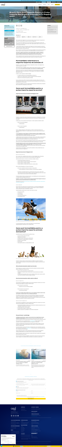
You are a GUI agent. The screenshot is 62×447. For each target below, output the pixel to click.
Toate (11, 18)
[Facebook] (54, 2)
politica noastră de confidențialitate (10, 33)
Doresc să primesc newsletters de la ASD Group (22, 395)
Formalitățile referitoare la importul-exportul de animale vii (52, 27)
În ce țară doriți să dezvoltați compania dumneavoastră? (22, 387)
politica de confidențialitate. (41, 396)
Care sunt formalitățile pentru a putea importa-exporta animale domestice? (51, 31)
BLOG (13, 10)
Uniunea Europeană (21, 18)
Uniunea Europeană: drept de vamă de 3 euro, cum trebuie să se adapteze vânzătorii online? (23, 362)
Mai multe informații (39, 0)
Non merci (3, 443)
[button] (1, 446)
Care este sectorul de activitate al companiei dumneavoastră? (38, 384)
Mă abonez (9, 30)
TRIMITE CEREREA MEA (31, 398)
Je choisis (8, 443)
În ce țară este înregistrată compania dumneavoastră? (22, 384)
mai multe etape (32, 320)
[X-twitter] (55, 2)
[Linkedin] (52, 2)
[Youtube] (18, 415)
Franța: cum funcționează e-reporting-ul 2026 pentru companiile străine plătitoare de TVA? (38, 362)
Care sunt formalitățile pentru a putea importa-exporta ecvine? (51, 29)
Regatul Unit (15, 18)
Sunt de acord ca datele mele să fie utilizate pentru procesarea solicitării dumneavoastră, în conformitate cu (30, 396)
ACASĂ (10, 10)
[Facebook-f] (13, 415)
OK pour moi (13, 443)
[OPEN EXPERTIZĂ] (46, 4)
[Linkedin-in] (11, 415)
